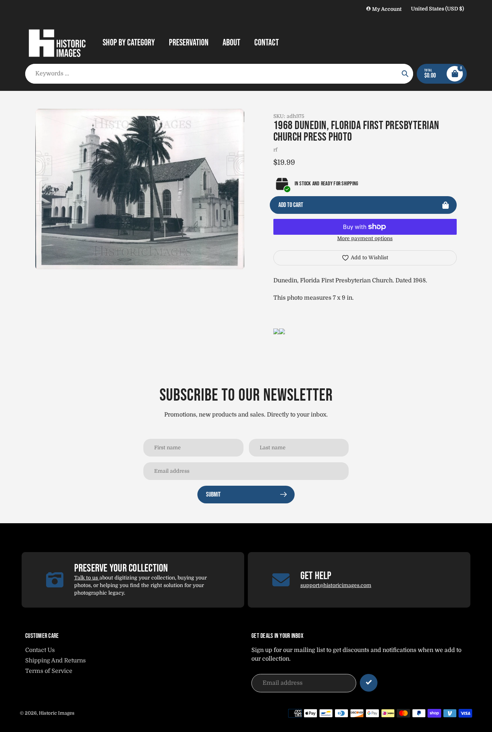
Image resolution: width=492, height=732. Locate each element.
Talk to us (86, 578)
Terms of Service (48, 671)
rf (275, 150)
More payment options (365, 238)
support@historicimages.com (335, 585)
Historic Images (57, 713)
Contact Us (40, 650)
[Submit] (368, 683)
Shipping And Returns (55, 660)
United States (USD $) (437, 9)
